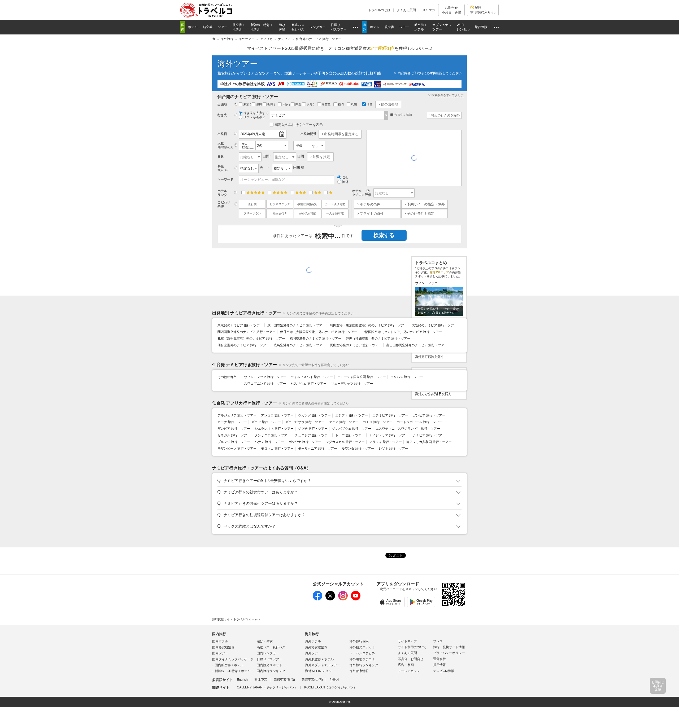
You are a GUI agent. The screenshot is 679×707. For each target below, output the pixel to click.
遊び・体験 (265, 641)
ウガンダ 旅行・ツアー (314, 415)
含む (345, 177)
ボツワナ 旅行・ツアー (305, 442)
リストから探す (254, 117)
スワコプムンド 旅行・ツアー (265, 383)
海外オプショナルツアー (322, 665)
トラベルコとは (379, 10)
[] (420, 49)
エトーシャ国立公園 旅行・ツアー (361, 377)
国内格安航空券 (223, 647)
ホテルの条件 (370, 204)
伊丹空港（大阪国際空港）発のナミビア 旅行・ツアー (318, 332)
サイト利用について (412, 647)
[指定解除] (386, 115)
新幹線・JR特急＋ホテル (233, 671)
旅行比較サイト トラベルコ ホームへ (236, 619)
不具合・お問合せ (410, 659)
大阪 (285, 104)
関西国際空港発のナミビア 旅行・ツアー (246, 332)
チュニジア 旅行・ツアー (313, 435)
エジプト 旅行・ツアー (351, 415)
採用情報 (439, 665)
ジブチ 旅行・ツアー (313, 429)
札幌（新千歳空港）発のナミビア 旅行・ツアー (251, 338)
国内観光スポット (269, 665)
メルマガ (428, 10)
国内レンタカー (268, 653)
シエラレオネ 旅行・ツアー (274, 429)
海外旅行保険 (359, 641)
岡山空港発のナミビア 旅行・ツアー (356, 345)
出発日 (222, 134)
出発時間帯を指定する (341, 134)
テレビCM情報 (443, 671)
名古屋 (326, 104)
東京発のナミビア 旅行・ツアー (240, 325)
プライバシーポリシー (449, 653)
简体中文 (260, 680)
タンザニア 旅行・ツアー (272, 435)
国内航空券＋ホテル (229, 665)
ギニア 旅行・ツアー (266, 422)
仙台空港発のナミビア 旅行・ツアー (243, 345)
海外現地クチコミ (362, 659)
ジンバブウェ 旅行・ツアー (351, 429)
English (242, 680)
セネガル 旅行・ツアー (233, 435)
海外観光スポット (362, 647)
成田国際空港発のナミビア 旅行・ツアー (296, 325)
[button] (339, 480)
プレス (438, 641)
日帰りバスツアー (269, 659)
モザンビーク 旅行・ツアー (236, 448)
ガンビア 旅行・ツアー (429, 415)
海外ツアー (237, 63)
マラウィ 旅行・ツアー (385, 442)
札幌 (354, 104)
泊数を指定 (321, 157)
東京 (246, 104)
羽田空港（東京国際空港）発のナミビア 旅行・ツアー (368, 325)
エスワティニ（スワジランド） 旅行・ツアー (408, 429)
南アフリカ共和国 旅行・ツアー (429, 442)
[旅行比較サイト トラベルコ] (213, 39)
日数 (220, 157)
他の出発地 (389, 104)
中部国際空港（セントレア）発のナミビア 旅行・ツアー (402, 332)
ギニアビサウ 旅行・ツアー (304, 422)
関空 (298, 104)
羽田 (270, 104)
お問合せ (451, 10)
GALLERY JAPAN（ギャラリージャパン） (267, 687)
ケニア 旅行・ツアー (343, 422)
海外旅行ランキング (364, 665)
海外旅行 (312, 634)
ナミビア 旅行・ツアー (429, 435)
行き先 (222, 115)
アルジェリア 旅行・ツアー (236, 415)
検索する (384, 235)
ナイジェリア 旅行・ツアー (388, 435)
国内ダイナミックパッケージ (233, 659)
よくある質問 (406, 10)
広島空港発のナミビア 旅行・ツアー (299, 345)
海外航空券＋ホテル (319, 659)
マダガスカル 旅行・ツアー (345, 442)
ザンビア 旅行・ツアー (233, 429)
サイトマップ (407, 641)
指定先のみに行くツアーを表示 (299, 125)
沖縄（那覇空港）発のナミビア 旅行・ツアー (378, 338)
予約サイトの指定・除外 (426, 204)
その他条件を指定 (420, 214)
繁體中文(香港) (312, 680)
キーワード (225, 179)
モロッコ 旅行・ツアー (277, 448)
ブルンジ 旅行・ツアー (233, 442)
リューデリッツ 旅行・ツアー (352, 383)
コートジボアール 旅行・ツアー (419, 422)
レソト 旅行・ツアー (393, 448)
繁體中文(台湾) (284, 680)
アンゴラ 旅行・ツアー (277, 415)
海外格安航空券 (316, 647)
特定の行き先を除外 (445, 115)
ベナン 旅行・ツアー (269, 442)
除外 (345, 182)
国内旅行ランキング (271, 671)
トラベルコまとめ (362, 653)
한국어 (334, 680)
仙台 (369, 104)
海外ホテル (313, 641)
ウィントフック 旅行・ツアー (265, 377)
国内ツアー (220, 653)
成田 (259, 104)
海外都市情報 (359, 671)
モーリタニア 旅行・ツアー (317, 448)
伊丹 (310, 104)
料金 (222, 168)
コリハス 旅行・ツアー (406, 377)
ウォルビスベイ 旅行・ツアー (312, 377)
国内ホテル (220, 641)
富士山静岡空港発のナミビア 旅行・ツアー (416, 345)
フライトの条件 (372, 214)
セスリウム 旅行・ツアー (309, 383)
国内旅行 (219, 634)
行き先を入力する (256, 113)
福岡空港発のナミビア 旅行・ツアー (315, 338)
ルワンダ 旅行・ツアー (358, 448)
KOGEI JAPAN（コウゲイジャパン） (330, 687)
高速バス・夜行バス (271, 647)
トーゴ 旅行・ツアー (350, 435)
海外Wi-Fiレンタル (318, 671)
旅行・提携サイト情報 (449, 647)
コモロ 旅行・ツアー (377, 422)
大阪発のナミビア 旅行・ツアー (434, 325)
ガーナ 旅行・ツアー (232, 422)
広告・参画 (406, 665)
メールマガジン (409, 671)
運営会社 (439, 659)
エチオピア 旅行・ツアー (390, 415)
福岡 (341, 104)
